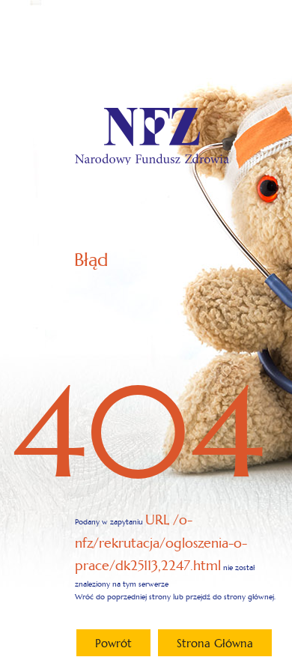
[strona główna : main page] (152, 136)
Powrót (113, 643)
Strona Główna (215, 643)
